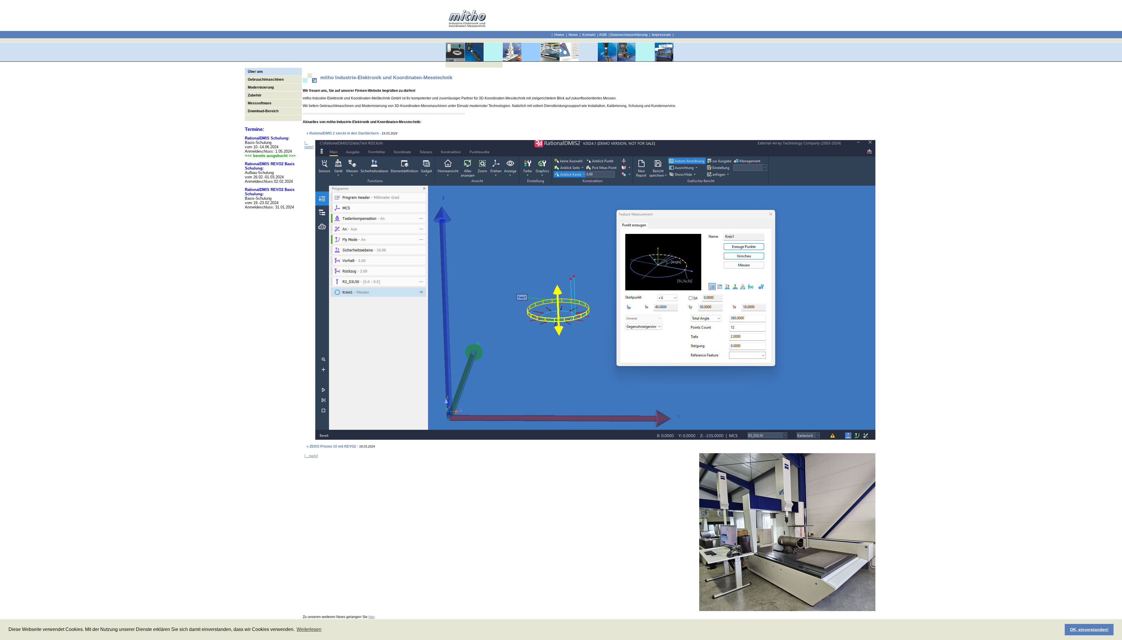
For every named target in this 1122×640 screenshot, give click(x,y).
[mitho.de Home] (467, 26)
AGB (603, 35)
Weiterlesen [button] (309, 629)
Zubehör (255, 95)
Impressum (661, 35)
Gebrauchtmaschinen (266, 79)
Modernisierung (261, 87)
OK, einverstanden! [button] (1089, 629)
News (573, 35)
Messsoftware (259, 103)
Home (559, 35)
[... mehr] (309, 145)
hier (371, 617)
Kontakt (588, 35)
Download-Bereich (263, 111)
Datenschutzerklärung (628, 35)
